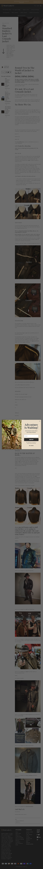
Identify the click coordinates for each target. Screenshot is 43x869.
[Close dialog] (40, 421)
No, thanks (31, 445)
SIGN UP (31, 439)
